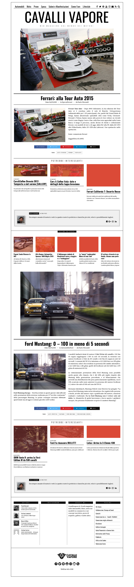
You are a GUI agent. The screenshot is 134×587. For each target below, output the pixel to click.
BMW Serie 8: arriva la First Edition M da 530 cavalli (27, 459)
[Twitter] (100, 6)
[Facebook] (97, 6)
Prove (36, 6)
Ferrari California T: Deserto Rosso (103, 191)
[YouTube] (106, 6)
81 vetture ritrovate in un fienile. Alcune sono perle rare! (110, 256)
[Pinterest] (103, 6)
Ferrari (69, 102)
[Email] (112, 6)
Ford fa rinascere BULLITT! (63, 443)
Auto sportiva (52, 414)
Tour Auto (78, 152)
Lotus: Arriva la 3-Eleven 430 (101, 443)
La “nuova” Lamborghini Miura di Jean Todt (87, 255)
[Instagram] (109, 6)
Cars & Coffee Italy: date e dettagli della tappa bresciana (64, 183)
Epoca (43, 6)
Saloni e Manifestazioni (59, 6)
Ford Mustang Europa (83, 414)
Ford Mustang (71, 414)
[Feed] (115, 6)
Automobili (19, 6)
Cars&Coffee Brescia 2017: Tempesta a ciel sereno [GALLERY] (30, 182)
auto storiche (61, 152)
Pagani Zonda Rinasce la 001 (22, 255)
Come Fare (75, 6)
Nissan (71, 546)
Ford (71, 348)
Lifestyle (86, 6)
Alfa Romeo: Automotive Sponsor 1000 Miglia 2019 (44, 255)
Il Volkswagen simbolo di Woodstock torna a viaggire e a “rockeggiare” (66, 256)
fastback (62, 414)
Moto (29, 6)
